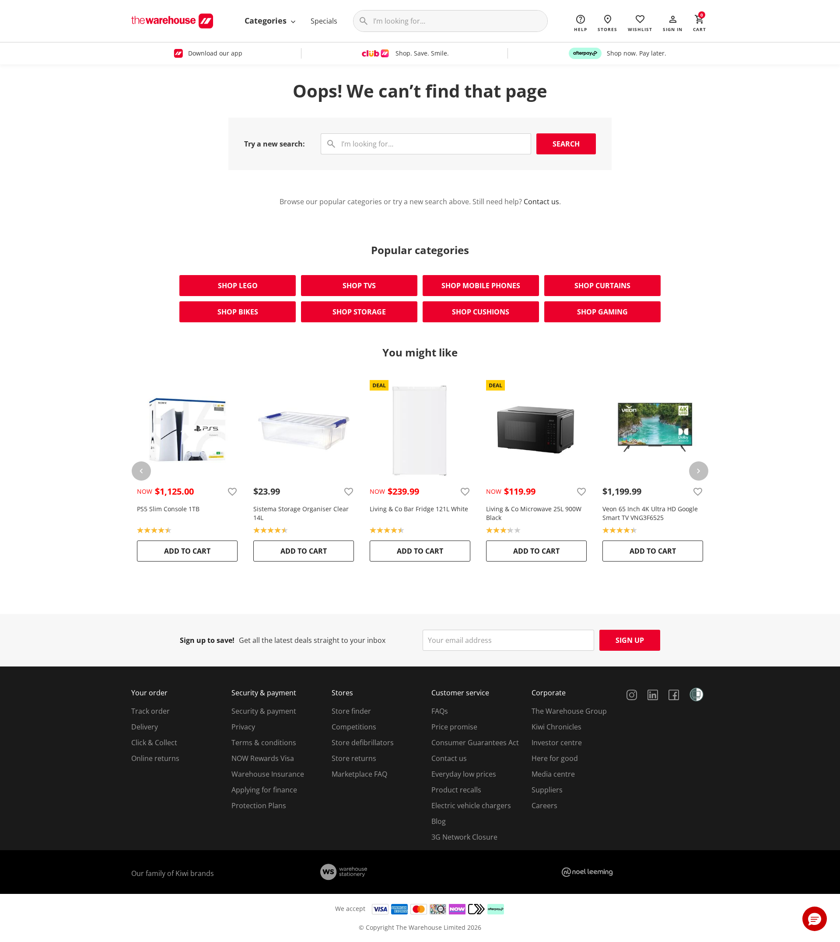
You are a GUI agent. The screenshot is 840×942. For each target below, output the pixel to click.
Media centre (553, 774)
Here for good (555, 758)
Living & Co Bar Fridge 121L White (419, 509)
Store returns (354, 758)
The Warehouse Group (569, 711)
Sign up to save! (207, 640)
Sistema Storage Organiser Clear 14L (301, 513)
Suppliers (547, 790)
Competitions (354, 727)
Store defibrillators (363, 742)
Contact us (541, 201)
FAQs (439, 711)
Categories (267, 20)
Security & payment (263, 711)
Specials (324, 21)
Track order (150, 711)
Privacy (243, 727)
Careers (544, 805)
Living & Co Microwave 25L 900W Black (533, 513)
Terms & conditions (263, 742)
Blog (438, 821)
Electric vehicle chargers (471, 805)
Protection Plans (258, 805)
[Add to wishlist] (232, 491)
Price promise (454, 727)
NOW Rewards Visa (262, 758)
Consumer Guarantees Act (475, 742)
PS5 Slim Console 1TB (168, 509)
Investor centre (557, 742)
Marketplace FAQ (359, 774)
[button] (672, 22)
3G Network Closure (464, 837)
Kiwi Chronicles (556, 727)
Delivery (144, 727)
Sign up (630, 640)
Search (566, 144)
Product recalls (456, 790)
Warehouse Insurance (267, 774)
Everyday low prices (463, 774)
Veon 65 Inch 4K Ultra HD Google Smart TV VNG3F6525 (650, 513)
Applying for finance (264, 790)
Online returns (155, 758)
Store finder (351, 711)
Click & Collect (154, 742)
